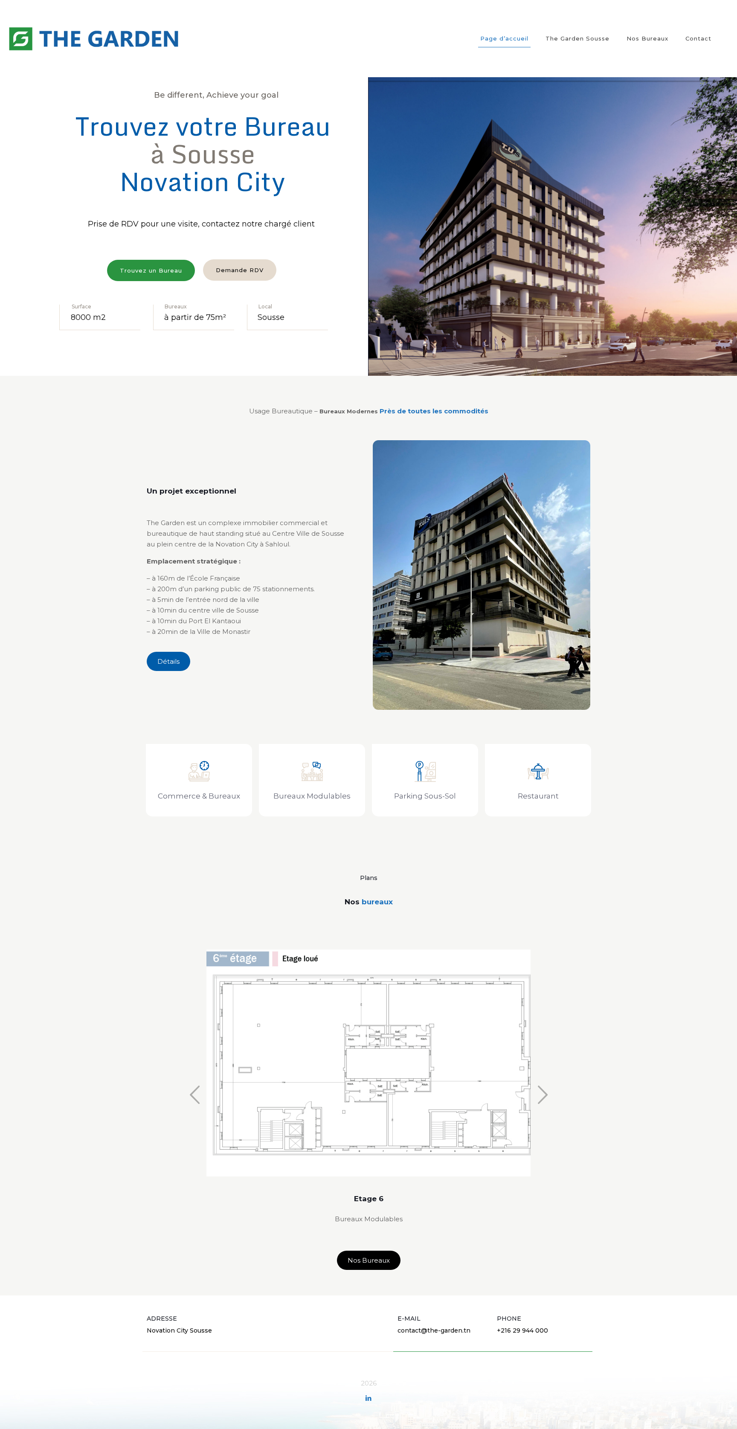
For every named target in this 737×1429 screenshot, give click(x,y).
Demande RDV (240, 270)
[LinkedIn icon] (368, 1398)
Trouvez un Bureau (151, 270)
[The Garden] (94, 38)
